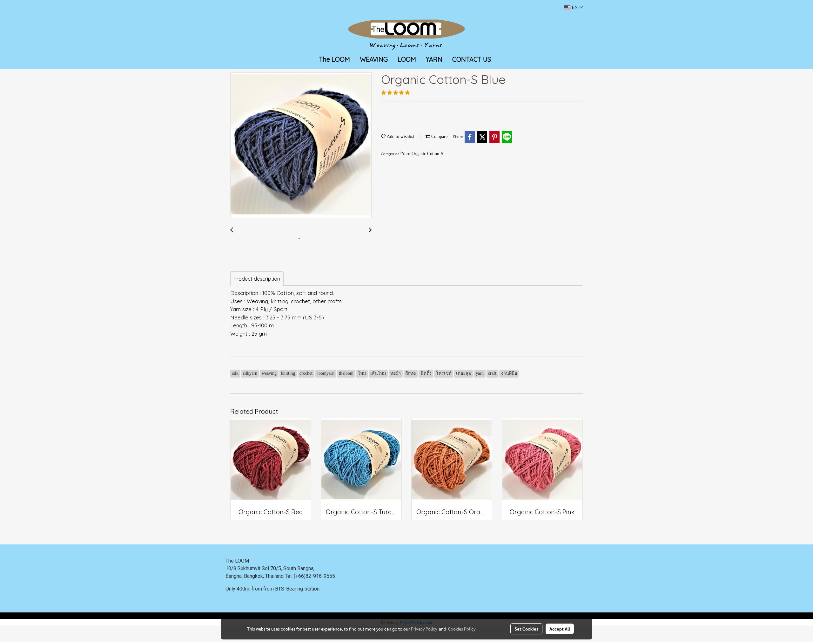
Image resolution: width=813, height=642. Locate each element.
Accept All (559, 629)
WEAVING (374, 59)
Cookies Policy (461, 629)
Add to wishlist (400, 136)
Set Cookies (526, 629)
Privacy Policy (424, 629)
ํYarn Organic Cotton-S (422, 153)
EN (574, 7)
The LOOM (334, 59)
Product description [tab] (257, 279)
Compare (438, 136)
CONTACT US (471, 59)
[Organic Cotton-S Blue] (301, 145)
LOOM (407, 59)
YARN (434, 59)
